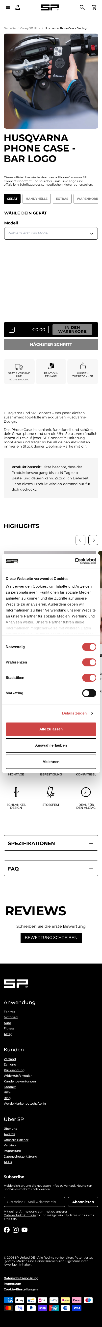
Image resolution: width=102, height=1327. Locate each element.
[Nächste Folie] (93, 540)
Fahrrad (9, 1012)
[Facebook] (7, 1230)
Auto (7, 1023)
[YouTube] (24, 1230)
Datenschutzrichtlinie (20, 1215)
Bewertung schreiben (51, 937)
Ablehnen (51, 762)
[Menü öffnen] (8, 7)
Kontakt (10, 1087)
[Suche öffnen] (82, 7)
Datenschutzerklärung (20, 1156)
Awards (9, 1134)
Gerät (12, 199)
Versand (10, 1059)
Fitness (9, 1028)
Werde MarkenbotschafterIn (25, 1103)
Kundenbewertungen (20, 1081)
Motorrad (11, 1017)
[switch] (89, 662)
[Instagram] (16, 1230)
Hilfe (7, 1092)
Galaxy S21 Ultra (30, 28)
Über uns (10, 1128)
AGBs (8, 1162)
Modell (11, 223)
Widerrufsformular (18, 1075)
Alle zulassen (51, 729)
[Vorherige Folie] (80, 540)
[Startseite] (50, 7)
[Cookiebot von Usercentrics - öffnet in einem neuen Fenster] (74, 561)
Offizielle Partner (16, 1140)
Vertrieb (10, 1145)
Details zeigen (74, 713)
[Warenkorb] (94, 7)
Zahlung (10, 1064)
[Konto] (18, 7)
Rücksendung (14, 1070)
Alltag (8, 1034)
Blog (7, 1098)
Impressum (12, 1151)
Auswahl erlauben (51, 745)
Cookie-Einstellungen (21, 1289)
